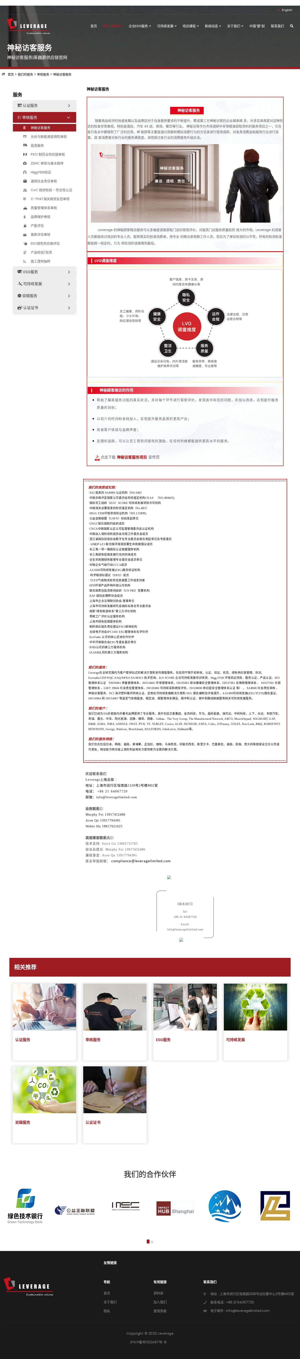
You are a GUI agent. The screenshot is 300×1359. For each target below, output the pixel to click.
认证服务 (30, 105)
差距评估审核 (40, 234)
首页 (93, 26)
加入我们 (160, 1302)
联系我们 (277, 26)
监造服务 (37, 145)
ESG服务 (30, 272)
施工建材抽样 (40, 261)
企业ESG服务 (139, 26)
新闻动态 (212, 26)
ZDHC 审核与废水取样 (47, 163)
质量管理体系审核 (43, 207)
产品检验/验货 (41, 252)
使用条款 (160, 1311)
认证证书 (30, 307)
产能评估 (37, 225)
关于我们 (234, 26)
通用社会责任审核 (43, 181)
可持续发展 (165, 26)
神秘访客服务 (62, 74)
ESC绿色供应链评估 (45, 243)
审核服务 (43, 74)
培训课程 (190, 26)
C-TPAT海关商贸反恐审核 (50, 199)
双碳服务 (29, 296)
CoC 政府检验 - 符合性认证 (51, 190)
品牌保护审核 (40, 216)
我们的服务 (111, 26)
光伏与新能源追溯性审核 (48, 136)
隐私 (107, 1311)
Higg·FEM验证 (40, 172)
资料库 (158, 1293)
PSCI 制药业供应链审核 (47, 154)
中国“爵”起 (257, 26)
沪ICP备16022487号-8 (148, 1342)
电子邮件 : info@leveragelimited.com (240, 1310)
